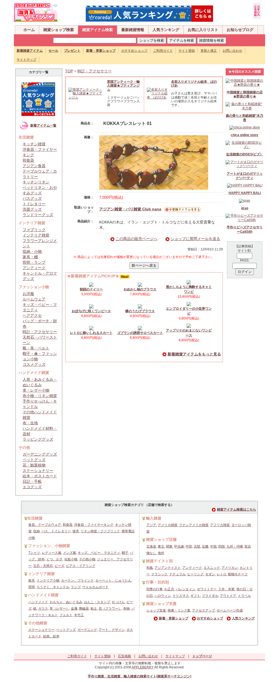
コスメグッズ (34, 364)
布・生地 (30, 423)
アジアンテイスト (167, 568)
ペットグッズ (34, 459)
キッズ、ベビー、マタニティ (99, 553)
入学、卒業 (226, 589)
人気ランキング (166, 29)
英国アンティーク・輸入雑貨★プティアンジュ (123, 85)
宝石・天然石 (43, 566)
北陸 (197, 546)
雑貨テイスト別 (159, 561)
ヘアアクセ (32, 315)
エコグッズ (32, 487)
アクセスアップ (203, 610)
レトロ (221, 574)
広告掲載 (124, 656)
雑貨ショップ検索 (58, 29)
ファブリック (34, 230)
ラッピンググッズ (38, 439)
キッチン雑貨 (34, 144)
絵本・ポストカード (40, 476)
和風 (149, 568)
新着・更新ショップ (173, 618)
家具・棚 (30, 257)
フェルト (65, 615)
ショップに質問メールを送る (195, 238)
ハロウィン (162, 596)
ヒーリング (195, 574)
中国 (213, 546)
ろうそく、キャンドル (53, 587)
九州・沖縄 (234, 546)
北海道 (151, 546)
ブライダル (210, 596)
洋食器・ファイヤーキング (93, 525)
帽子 (125, 553)
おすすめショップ (134, 51)
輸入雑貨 (153, 518)
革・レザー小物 (36, 390)
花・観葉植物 (34, 465)
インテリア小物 (48, 580)
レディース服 (51, 553)
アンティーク (34, 268)
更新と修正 (209, 51)
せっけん (118, 602)
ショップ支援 (156, 610)
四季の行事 (154, 589)
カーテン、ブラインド (77, 580)
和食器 (28, 160)
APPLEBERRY (143, 667)
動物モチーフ (238, 574)
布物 (126, 608)
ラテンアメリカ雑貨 (193, 525)
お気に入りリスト (203, 29)
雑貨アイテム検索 (97, 29)
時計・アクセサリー (40, 332)
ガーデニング (87, 630)
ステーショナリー (38, 470)
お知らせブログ (240, 29)
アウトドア (228, 596)
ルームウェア (34, 299)
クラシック (159, 574)
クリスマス (180, 596)
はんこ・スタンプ (97, 602)
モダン (210, 574)
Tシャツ (34, 553)
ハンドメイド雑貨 (43, 595)
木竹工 (79, 615)
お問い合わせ (232, 51)
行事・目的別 (157, 582)
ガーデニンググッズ (40, 454)
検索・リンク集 (179, 610)
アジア (151, 525)
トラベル (244, 596)
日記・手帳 (32, 481)
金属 (74, 608)
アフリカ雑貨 (220, 525)
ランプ (76, 587)
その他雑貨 (37, 623)
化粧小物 (70, 559)
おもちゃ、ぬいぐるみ (66, 602)
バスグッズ (32, 198)
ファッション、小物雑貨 (49, 545)
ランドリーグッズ (38, 215)
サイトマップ (26, 60)
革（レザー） (59, 608)
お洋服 (28, 293)
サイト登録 (186, 51)
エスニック (212, 568)
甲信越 (179, 546)
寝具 (75, 531)
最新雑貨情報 (132, 29)
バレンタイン (185, 589)
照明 (31, 587)
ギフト (195, 596)
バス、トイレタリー (56, 531)
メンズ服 (69, 553)
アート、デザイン (112, 630)
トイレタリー (34, 204)
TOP (69, 71)
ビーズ (59, 566)
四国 (221, 546)
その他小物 (87, 559)
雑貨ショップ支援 (161, 603)
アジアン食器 (34, 166)
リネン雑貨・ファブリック (100, 531)
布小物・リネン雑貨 (40, 396)
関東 (169, 546)
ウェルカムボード (95, 587)
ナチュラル (177, 574)
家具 (31, 580)
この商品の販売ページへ (136, 238)
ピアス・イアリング (80, 566)
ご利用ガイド (163, 51)
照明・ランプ (34, 262)
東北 (161, 546)
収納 (36, 531)
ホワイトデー (207, 589)
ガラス (43, 608)
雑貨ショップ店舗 (161, 539)
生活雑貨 (35, 518)
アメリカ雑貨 (167, 525)
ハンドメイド (38, 602)
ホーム (29, 29)
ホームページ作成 (230, 610)
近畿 (205, 546)
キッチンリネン (36, 182)
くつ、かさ (54, 559)
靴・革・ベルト (36, 348)
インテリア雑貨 (36, 235)
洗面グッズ (32, 209)
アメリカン (230, 568)
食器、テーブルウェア (44, 525)
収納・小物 (32, 251)
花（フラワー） (110, 608)
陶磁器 (84, 608)
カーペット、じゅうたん (113, 580)
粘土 (93, 608)
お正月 (169, 589)
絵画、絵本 (51, 636)
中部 (189, 546)
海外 (161, 553)
